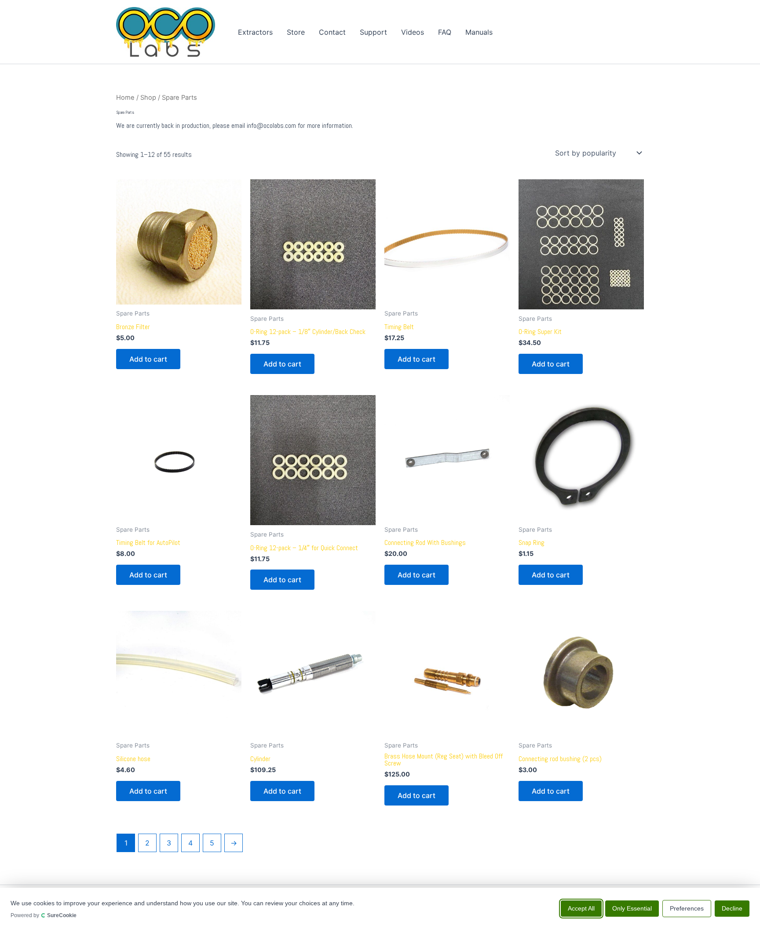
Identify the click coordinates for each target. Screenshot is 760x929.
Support (373, 32)
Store (296, 32)
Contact (332, 32)
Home (125, 98)
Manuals (479, 32)
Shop (148, 98)
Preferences (687, 907)
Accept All (581, 907)
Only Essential (632, 907)
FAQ (444, 32)
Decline (732, 907)
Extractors (255, 32)
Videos (412, 32)
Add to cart (148, 359)
